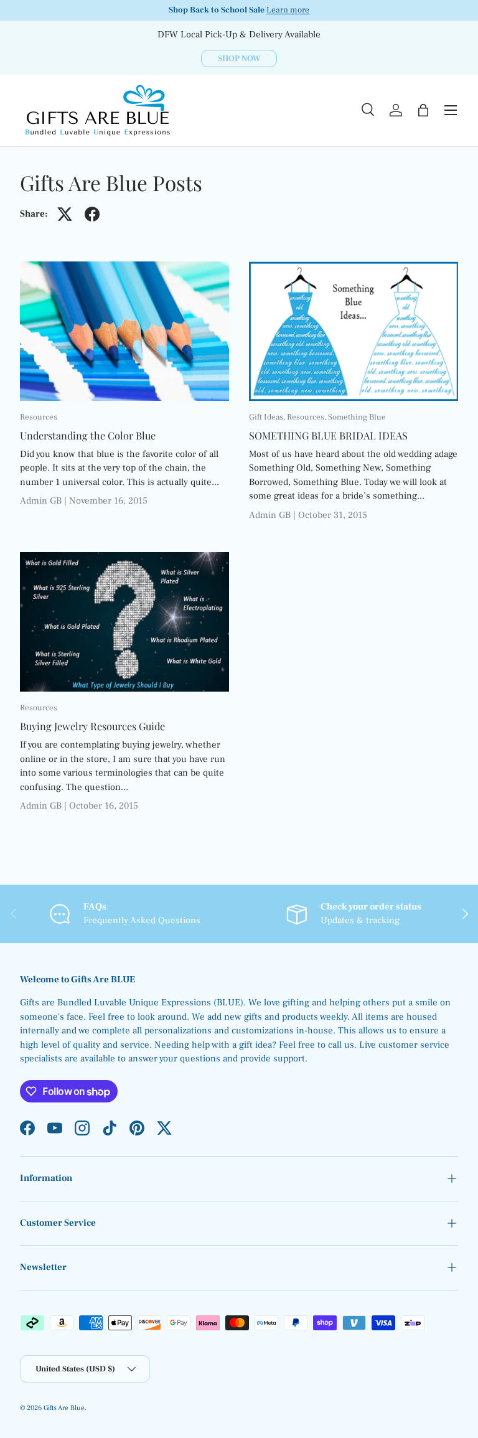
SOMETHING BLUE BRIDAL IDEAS (328, 435)
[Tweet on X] (64, 214)
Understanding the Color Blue (88, 435)
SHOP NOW (239, 58)
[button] (423, 110)
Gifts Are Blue (64, 1407)
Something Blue (357, 416)
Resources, (307, 416)
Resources (38, 416)
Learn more (287, 10)
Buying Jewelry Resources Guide (92, 726)
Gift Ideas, (268, 416)
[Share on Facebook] (92, 214)
